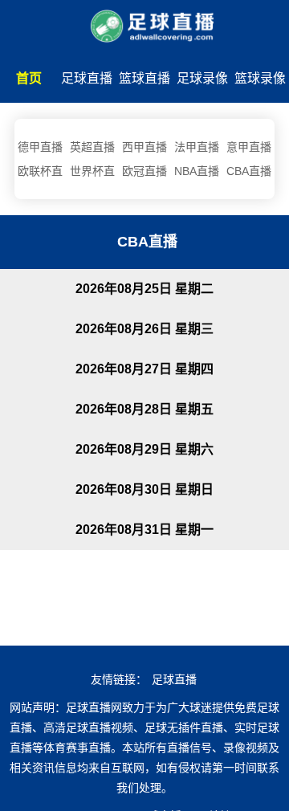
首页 (29, 78)
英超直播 (92, 147)
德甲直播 (40, 147)
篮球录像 (260, 78)
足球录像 (202, 78)
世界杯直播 (92, 174)
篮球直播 (144, 78)
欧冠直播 (144, 171)
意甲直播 (248, 147)
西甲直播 (144, 147)
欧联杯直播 (40, 174)
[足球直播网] (144, 23)
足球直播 (86, 78)
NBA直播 (196, 171)
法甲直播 (196, 147)
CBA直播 (248, 171)
